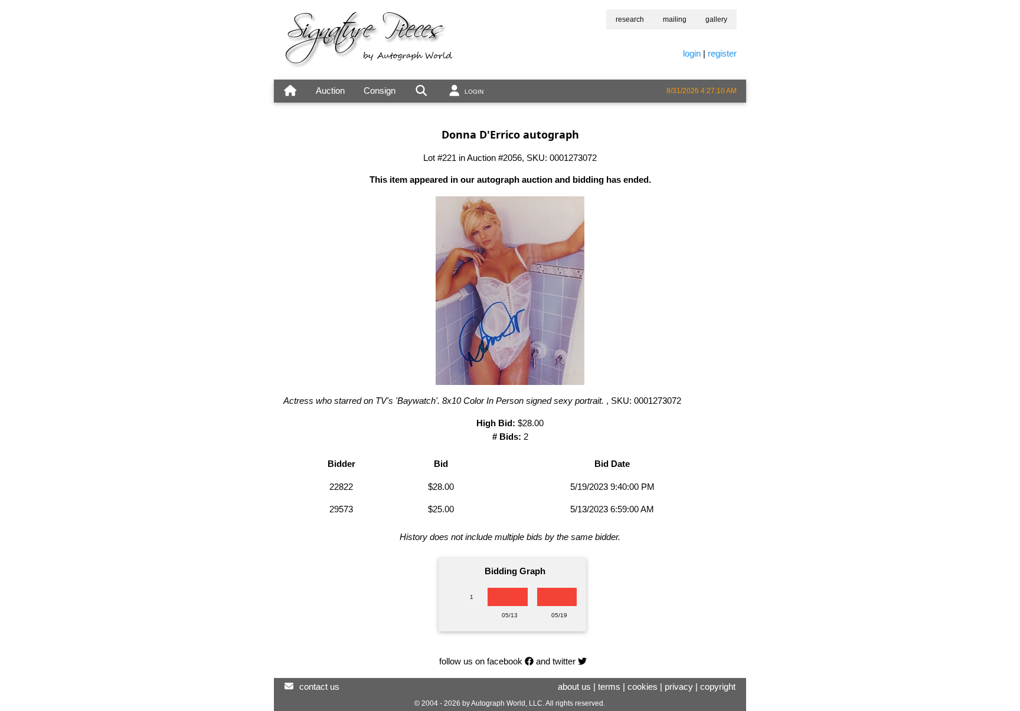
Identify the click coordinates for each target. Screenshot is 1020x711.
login (692, 53)
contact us (319, 687)
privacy (679, 687)
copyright (717, 687)
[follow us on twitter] (582, 661)
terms (609, 687)
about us (574, 687)
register (722, 53)
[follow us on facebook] (529, 661)
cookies (642, 687)
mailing (674, 19)
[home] (290, 91)
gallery (716, 19)
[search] (421, 91)
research (630, 19)
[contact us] (289, 687)
